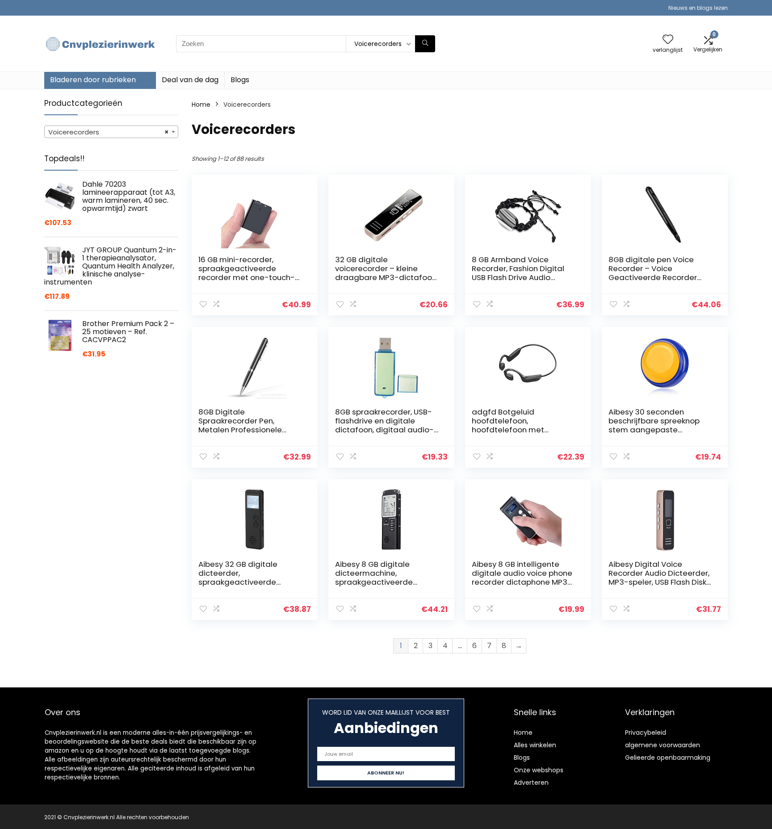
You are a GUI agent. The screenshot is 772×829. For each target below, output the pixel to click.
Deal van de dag (190, 80)
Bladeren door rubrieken (93, 80)
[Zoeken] (425, 43)
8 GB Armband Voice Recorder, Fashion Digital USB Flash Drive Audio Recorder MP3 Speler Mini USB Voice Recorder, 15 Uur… (522, 277)
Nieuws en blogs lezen (698, 8)
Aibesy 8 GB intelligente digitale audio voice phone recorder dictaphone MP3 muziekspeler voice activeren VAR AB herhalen (522, 582)
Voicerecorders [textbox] (108, 132)
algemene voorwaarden (662, 745)
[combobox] (111, 132)
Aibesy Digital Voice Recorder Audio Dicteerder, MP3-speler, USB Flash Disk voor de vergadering (658, 577)
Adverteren (531, 782)
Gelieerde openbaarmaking (667, 757)
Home (201, 104)
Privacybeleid (645, 732)
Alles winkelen (535, 745)
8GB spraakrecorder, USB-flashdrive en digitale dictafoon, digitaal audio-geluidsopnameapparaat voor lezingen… (384, 429)
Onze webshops (538, 770)
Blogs (240, 80)
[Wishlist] (668, 40)
